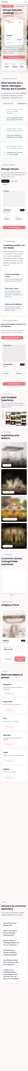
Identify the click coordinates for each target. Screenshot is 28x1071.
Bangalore (5, 181)
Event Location (8, 821)
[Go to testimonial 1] (11, 595)
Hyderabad (15, 181)
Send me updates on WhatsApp (15, 834)
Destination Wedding (20, 6)
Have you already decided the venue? (15, 828)
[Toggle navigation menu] (26, 2)
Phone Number (8, 805)
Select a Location (11, 824)
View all (5, 184)
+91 (7, 808)
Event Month (8, 813)
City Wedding (8, 6)
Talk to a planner (12, 57)
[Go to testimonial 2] (13, 595)
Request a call (13, 892)
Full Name (7, 798)
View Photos (8, 659)
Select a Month (10, 816)
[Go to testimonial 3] (14, 595)
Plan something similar (20, 659)
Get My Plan (15, 838)
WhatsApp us (13, 888)
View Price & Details (13, 227)
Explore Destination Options (11, 337)
